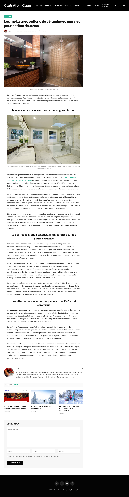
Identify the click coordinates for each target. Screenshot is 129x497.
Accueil (39, 5)
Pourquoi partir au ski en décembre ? (40, 407)
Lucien (12, 31)
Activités (48, 5)
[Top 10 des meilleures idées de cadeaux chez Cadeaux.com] (16, 397)
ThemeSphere (75, 490)
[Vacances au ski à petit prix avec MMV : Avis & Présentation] (71, 397)
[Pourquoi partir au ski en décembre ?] (43, 397)
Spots (77, 5)
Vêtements (87, 5)
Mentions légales (105, 5)
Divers (96, 5)
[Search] (124, 5)
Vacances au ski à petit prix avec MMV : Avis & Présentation (69, 408)
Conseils (58, 5)
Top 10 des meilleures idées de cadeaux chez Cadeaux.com (16, 407)
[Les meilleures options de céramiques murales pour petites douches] (43, 61)
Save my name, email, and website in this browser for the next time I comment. (34, 456)
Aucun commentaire (31, 31)
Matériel (68, 5)
